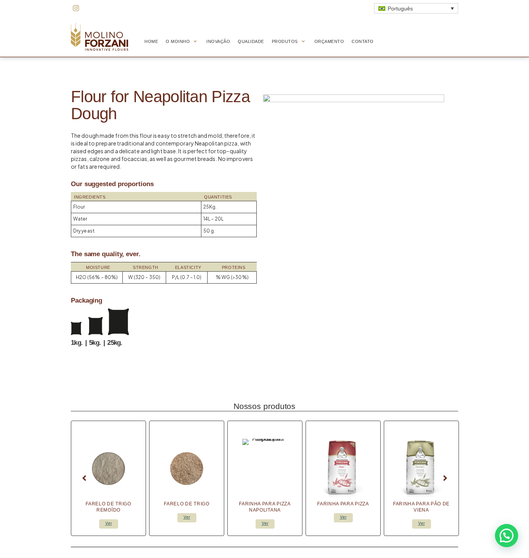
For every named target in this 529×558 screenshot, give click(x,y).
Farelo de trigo (187, 504)
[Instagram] (76, 8)
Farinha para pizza (343, 504)
